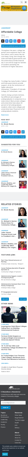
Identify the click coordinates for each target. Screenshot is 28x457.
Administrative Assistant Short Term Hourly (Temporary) (13, 284)
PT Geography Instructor (9, 292)
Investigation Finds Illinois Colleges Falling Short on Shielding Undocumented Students (14, 328)
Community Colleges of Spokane (11, 272)
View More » (5, 363)
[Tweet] (14, 41)
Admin (3, 35)
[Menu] (25, 2)
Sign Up (5, 407)
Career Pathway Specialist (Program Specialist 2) (13, 268)
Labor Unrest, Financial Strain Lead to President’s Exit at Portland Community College (8, 174)
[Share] (6, 41)
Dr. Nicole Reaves (7, 124)
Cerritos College (6, 294)
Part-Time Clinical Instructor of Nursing (11, 261)
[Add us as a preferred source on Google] (23, 41)
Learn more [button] (5, 450)
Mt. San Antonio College (8, 280)
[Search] (21, 2)
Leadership (5, 28)
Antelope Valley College (8, 288)
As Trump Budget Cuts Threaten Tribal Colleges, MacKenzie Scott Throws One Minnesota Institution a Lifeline (13, 357)
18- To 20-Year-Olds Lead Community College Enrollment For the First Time (14, 347)
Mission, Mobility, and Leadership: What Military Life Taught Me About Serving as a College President (9, 184)
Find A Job (5, 299)
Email (2, 399)
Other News (7, 303)
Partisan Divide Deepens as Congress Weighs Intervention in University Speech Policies (13, 338)
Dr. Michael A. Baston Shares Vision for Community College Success (8, 164)
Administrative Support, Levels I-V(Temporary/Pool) (11, 276)
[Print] (2, 41)
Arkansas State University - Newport (12, 264)
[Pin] (19, 41)
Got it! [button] (5, 454)
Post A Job (23, 299)
